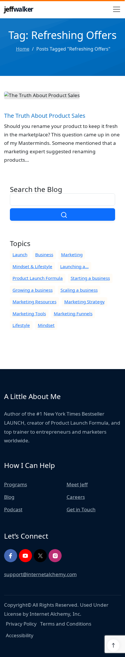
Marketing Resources (34, 302)
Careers (76, 497)
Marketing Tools (29, 313)
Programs (15, 484)
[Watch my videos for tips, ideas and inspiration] (25, 555)
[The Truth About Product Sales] (62, 133)
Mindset (46, 325)
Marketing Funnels (73, 313)
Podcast (13, 509)
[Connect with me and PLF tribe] (10, 555)
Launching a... (74, 266)
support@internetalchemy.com (40, 574)
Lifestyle (21, 325)
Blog (9, 497)
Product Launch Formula (37, 278)
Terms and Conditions (65, 623)
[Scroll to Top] (113, 645)
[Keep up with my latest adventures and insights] (55, 555)
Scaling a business (79, 290)
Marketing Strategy (84, 302)
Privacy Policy (21, 623)
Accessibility (19, 635)
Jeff (18, 9)
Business (44, 254)
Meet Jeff (77, 484)
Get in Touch (81, 509)
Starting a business (90, 278)
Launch (19, 254)
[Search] (62, 214)
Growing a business (32, 290)
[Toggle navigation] (116, 9)
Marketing (72, 254)
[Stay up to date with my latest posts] (40, 555)
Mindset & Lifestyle (32, 266)
